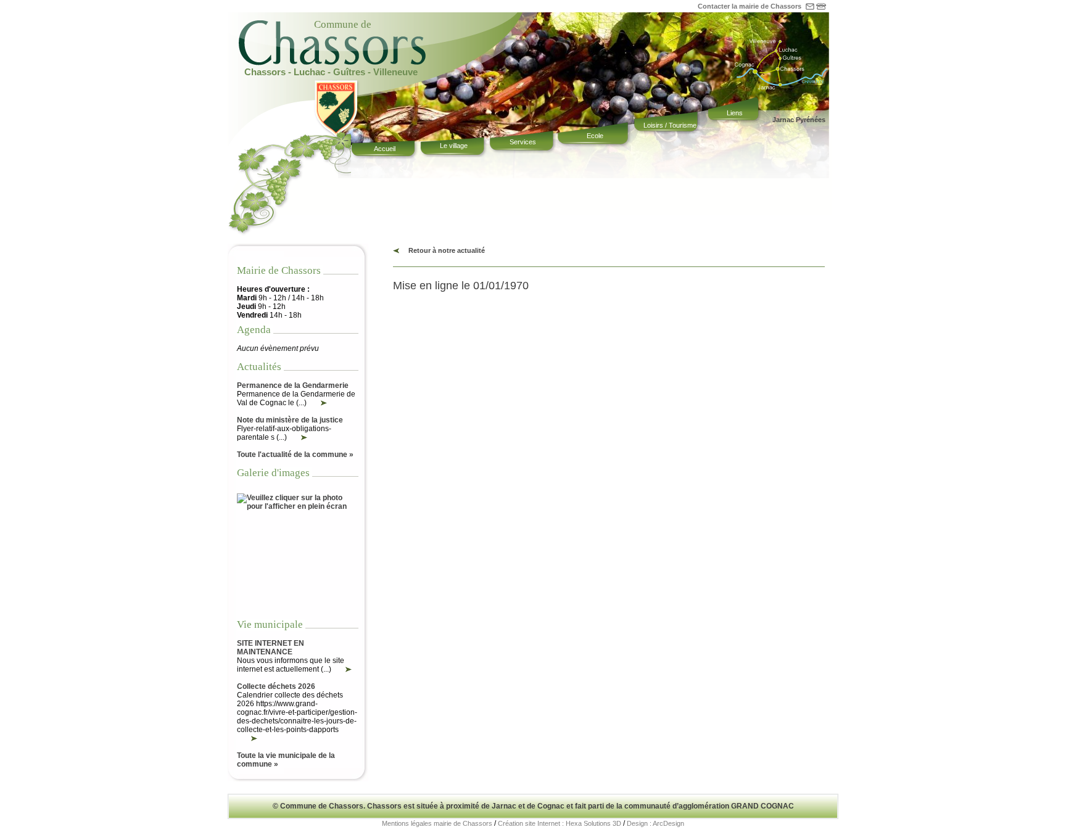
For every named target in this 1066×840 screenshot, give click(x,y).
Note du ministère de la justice (290, 420)
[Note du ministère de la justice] (297, 437)
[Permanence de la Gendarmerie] (317, 402)
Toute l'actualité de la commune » (295, 454)
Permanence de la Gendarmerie (293, 385)
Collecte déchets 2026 (276, 686)
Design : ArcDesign (655, 823)
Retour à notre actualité (446, 250)
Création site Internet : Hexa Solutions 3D (559, 823)
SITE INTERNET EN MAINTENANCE (270, 647)
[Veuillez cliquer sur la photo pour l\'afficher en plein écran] (297, 506)
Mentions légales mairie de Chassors (437, 823)
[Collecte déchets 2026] (247, 738)
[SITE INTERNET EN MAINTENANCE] (341, 669)
